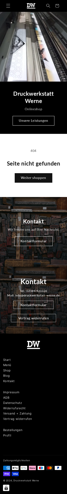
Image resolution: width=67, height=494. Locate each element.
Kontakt (9, 381)
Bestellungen (13, 430)
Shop (7, 370)
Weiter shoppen (33, 178)
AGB (6, 397)
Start (7, 360)
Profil (7, 435)
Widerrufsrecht (14, 408)
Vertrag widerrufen (33, 318)
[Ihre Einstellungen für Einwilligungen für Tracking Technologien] (6, 488)
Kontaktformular (33, 241)
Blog (6, 375)
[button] (8, 5)
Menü (7, 365)
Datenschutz (12, 403)
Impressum (11, 392)
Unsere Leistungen (33, 121)
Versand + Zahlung (17, 413)
